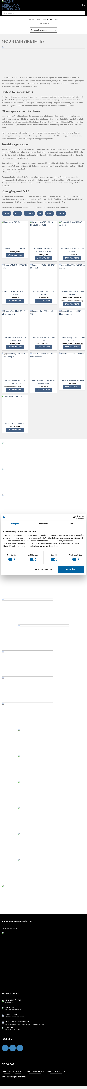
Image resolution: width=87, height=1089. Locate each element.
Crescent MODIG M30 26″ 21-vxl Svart (72, 250)
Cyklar (31, 19)
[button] (74, 5)
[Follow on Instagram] (12, 1048)
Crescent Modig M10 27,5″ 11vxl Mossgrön (15, 382)
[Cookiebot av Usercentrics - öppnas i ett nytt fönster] (74, 517)
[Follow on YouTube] (19, 1048)
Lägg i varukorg (15, 255)
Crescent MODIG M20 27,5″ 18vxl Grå (43, 293)
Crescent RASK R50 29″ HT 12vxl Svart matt (15, 339)
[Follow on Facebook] (5, 1048)
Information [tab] (43, 524)
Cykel (38, 19)
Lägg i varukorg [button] (72, 304)
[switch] (33, 559)
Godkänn (71, 569)
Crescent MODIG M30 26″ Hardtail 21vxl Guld (43, 250)
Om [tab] (71, 524)
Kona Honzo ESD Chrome (15, 249)
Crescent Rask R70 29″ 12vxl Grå (43, 339)
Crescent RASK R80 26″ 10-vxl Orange (72, 293)
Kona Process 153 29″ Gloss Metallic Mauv (43, 382)
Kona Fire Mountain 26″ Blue (72, 380)
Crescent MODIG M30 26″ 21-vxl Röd (14, 293)
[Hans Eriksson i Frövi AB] (11, 5)
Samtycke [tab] (15, 524)
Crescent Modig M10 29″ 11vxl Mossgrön (72, 339)
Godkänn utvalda (43, 569)
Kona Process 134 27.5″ (14, 423)
